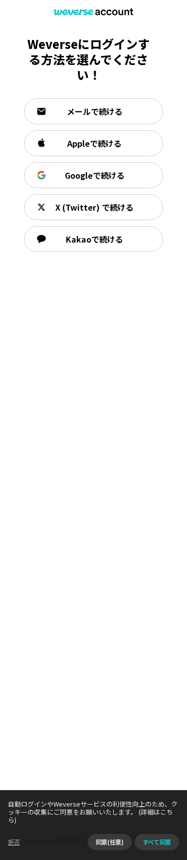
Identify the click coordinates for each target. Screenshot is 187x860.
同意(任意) (110, 842)
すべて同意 (157, 842)
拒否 (14, 842)
